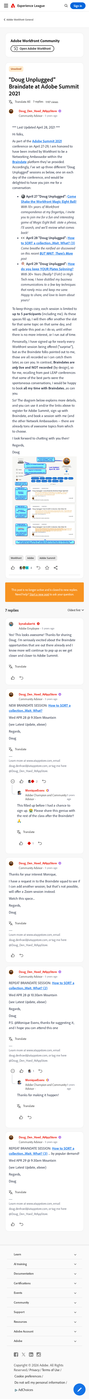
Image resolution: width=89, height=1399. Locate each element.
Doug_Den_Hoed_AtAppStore (38, 111)
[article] (44, 651)
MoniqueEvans (34, 790)
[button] (22, 102)
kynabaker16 (27, 623)
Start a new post (39, 594)
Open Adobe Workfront (35, 48)
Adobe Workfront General (19, 19)
